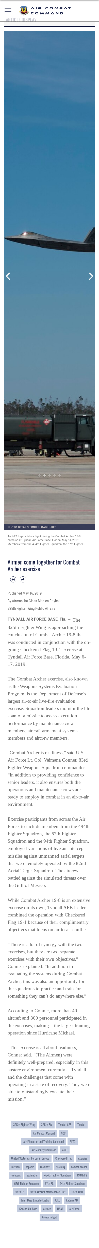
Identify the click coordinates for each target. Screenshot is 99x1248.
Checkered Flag (63, 1158)
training (60, 1167)
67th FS (49, 1183)
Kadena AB (72, 1200)
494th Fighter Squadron (57, 1175)
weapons (16, 1175)
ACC (63, 1133)
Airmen (47, 1209)
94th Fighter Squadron (72, 1183)
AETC (72, 1141)
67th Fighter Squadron (26, 1183)
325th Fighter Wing (24, 1124)
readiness (45, 1167)
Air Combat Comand (44, 1133)
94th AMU (77, 1192)
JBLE (57, 1200)
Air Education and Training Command (43, 1141)
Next (90, 276)
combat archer (79, 1167)
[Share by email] (23, 579)
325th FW (46, 1124)
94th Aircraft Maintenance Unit (47, 1192)
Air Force (74, 1209)
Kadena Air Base (28, 1209)
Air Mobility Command (43, 1150)
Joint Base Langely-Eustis (35, 1200)
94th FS (19, 1192)
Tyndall (81, 1124)
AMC (64, 1150)
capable (30, 1167)
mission (15, 1167)
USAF (60, 1209)
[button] (8, 10)
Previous (8, 276)
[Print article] (13, 579)
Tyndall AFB (64, 1124)
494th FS (82, 1175)
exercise (82, 1158)
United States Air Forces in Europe (30, 1158)
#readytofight (49, 1217)
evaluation (32, 1175)
